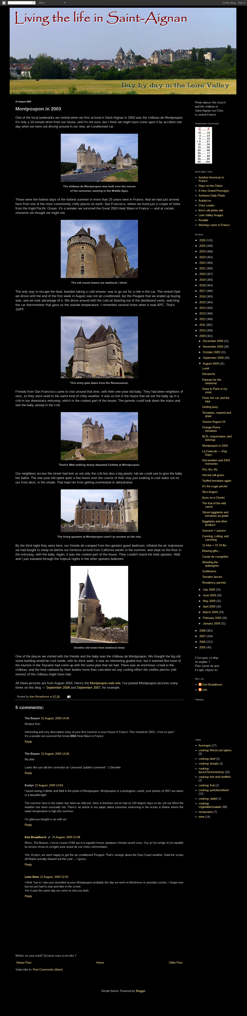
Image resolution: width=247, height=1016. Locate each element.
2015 (202, 302)
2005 (202, 647)
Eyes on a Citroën (213, 497)
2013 (202, 313)
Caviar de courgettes (215, 556)
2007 (202, 636)
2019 (202, 279)
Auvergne (205, 745)
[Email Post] (68, 696)
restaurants (206, 811)
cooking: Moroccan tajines (215, 750)
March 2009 (211, 612)
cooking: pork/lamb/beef (214, 790)
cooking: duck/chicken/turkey (211, 770)
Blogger (140, 990)
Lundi (205, 368)
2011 (202, 324)
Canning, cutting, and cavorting (215, 537)
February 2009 (212, 617)
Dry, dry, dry (210, 469)
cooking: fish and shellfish (215, 776)
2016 (202, 296)
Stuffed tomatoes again (216, 480)
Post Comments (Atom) (48, 969)
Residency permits (214, 582)
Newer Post (23, 962)
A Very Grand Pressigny (214, 190)
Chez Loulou (206, 205)
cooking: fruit (207, 785)
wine (201, 816)
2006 (202, 641)
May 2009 (209, 601)
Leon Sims (32, 876)
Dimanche (208, 374)
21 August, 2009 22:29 (54, 876)
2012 (202, 319)
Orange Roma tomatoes (211, 429)
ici (216, 669)
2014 (202, 307)
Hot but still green (213, 475)
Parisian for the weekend (211, 381)
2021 (202, 268)
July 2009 (209, 589)
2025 (202, 245)
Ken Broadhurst (35, 837)
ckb (204, 689)
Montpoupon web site (105, 683)
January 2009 (212, 623)
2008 (202, 630)
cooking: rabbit (208, 798)
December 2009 (213, 341)
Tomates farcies (212, 576)
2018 (202, 285)
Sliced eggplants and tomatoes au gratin (215, 514)
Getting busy (210, 406)
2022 (202, 262)
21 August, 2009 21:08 (66, 837)
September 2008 (58, 687)
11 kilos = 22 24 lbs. (214, 545)
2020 (202, 274)
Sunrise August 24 (213, 421)
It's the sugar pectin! (215, 486)
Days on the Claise (210, 185)
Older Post (175, 962)
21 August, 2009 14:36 (55, 753)
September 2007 (88, 687)
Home (100, 962)
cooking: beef (207, 758)
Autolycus (205, 200)
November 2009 (213, 346)
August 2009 (211, 363)
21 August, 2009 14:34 (55, 718)
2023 (202, 257)
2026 (202, 240)
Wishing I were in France (214, 225)
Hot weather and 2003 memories (216, 462)
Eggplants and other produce (214, 523)
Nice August (209, 491)
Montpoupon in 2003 (215, 445)
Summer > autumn (214, 530)
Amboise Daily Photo (212, 195)
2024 (202, 251)
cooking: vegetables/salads (210, 805)
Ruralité (203, 220)
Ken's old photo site (211, 210)
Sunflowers (209, 571)
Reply (28, 741)
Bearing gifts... (211, 550)
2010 (202, 330)
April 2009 (209, 606)
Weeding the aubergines (210, 564)
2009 (202, 336)
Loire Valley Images (211, 215)
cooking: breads (209, 763)
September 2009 (213, 357)
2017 (202, 290)
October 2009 (212, 352)
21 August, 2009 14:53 (49, 785)
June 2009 (210, 595)
